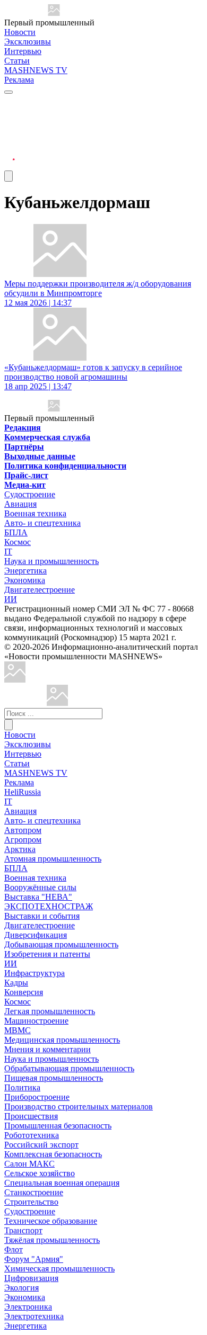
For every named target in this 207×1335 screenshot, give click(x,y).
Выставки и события (42, 915)
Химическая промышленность (59, 1268)
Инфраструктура (34, 973)
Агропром (22, 839)
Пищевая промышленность (53, 1077)
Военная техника (35, 513)
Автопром (22, 830)
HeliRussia (22, 791)
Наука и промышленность (51, 561)
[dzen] (9, 152)
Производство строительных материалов (78, 1106)
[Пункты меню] (8, 176)
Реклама (19, 79)
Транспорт (23, 1230)
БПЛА (16, 532)
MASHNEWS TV (35, 70)
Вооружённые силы (40, 887)
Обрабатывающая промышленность (69, 1068)
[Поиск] (8, 724)
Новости (20, 32)
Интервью (22, 51)
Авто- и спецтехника (42, 522)
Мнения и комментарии (47, 1049)
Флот (13, 1249)
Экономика (24, 580)
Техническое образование (50, 1220)
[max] (9, 114)
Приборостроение (37, 1096)
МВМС (17, 1030)
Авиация (20, 503)
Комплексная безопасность (53, 1154)
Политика (22, 1087)
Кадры (16, 982)
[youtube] (9, 127)
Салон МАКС (29, 1163)
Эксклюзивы (27, 41)
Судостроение (29, 494)
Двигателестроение (39, 589)
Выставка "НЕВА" (38, 896)
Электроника (28, 1306)
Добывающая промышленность (61, 944)
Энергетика (25, 570)
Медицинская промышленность (62, 1039)
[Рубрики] (8, 92)
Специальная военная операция (61, 1182)
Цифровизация (31, 1278)
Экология (21, 1287)
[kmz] (57, 702)
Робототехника (31, 1135)
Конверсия (23, 992)
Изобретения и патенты (47, 953)
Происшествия (31, 1116)
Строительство (31, 1201)
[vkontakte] (9, 140)
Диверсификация (35, 934)
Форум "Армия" (33, 1259)
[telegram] (9, 101)
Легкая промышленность (49, 1011)
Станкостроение (33, 1192)
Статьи (17, 60)
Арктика (20, 849)
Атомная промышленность (52, 858)
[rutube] (9, 165)
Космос (17, 541)
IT (8, 551)
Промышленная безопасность (57, 1125)
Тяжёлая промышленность (52, 1239)
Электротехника (34, 1316)
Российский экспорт (41, 1144)
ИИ (10, 599)
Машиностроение (36, 1020)
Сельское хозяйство (39, 1173)
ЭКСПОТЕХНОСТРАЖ (48, 906)
